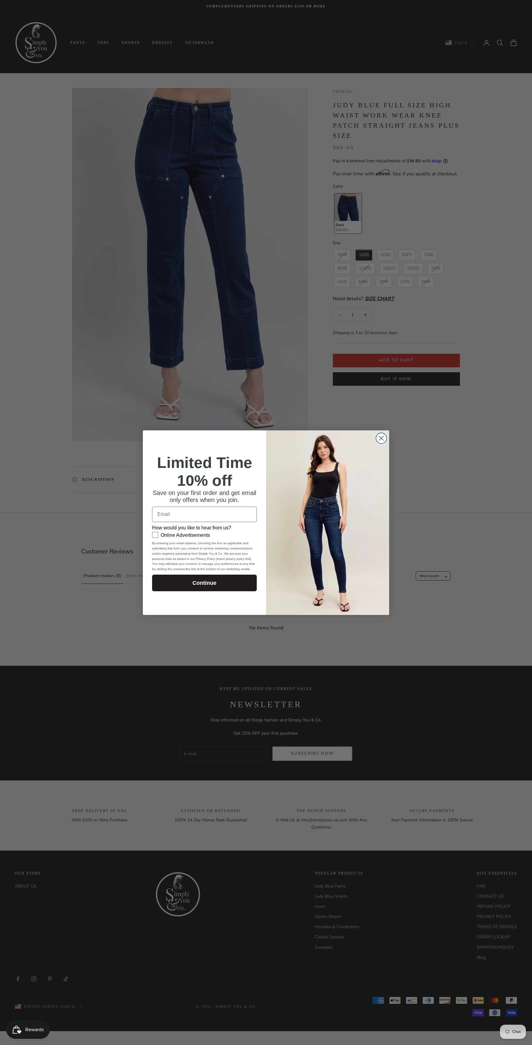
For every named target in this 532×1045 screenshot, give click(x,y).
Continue (204, 583)
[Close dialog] (381, 438)
